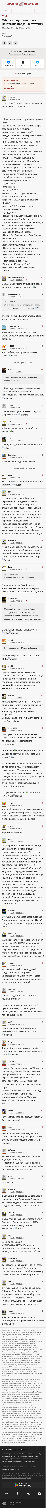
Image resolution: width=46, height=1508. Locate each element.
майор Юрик (13, 541)
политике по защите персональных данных (16, 1478)
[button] (17, 10)
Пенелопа (12, 455)
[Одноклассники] (17, 1493)
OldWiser (11, 1150)
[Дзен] (39, 1493)
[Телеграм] (6, 1493)
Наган (10, 475)
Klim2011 (11, 1213)
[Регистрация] (29, 10)
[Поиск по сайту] (6, 10)
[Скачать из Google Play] (23, 1485)
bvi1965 (11, 346)
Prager (10, 1311)
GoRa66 (11, 695)
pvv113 (10, 640)
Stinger (10, 1110)
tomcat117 (12, 989)
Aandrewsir (12, 1259)
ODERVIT (11, 911)
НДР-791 (11, 492)
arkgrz (10, 826)
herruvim (11, 97)
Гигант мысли (13, 326)
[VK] (28, 1493)
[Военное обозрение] (23, 3)
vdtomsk (11, 963)
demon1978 (12, 599)
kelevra (10, 405)
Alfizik (10, 1282)
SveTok (10, 1176)
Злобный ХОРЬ (13, 294)
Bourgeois (12, 934)
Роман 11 (11, 1190)
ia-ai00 (10, 666)
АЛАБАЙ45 (12, 1062)
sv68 (9, 422)
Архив (4, 16)
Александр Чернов (10, 36)
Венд (10, 1042)
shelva (10, 803)
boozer (10, 1127)
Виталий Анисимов (16, 278)
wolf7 (10, 1022)
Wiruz (10, 369)
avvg (9, 1236)
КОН (9, 438)
